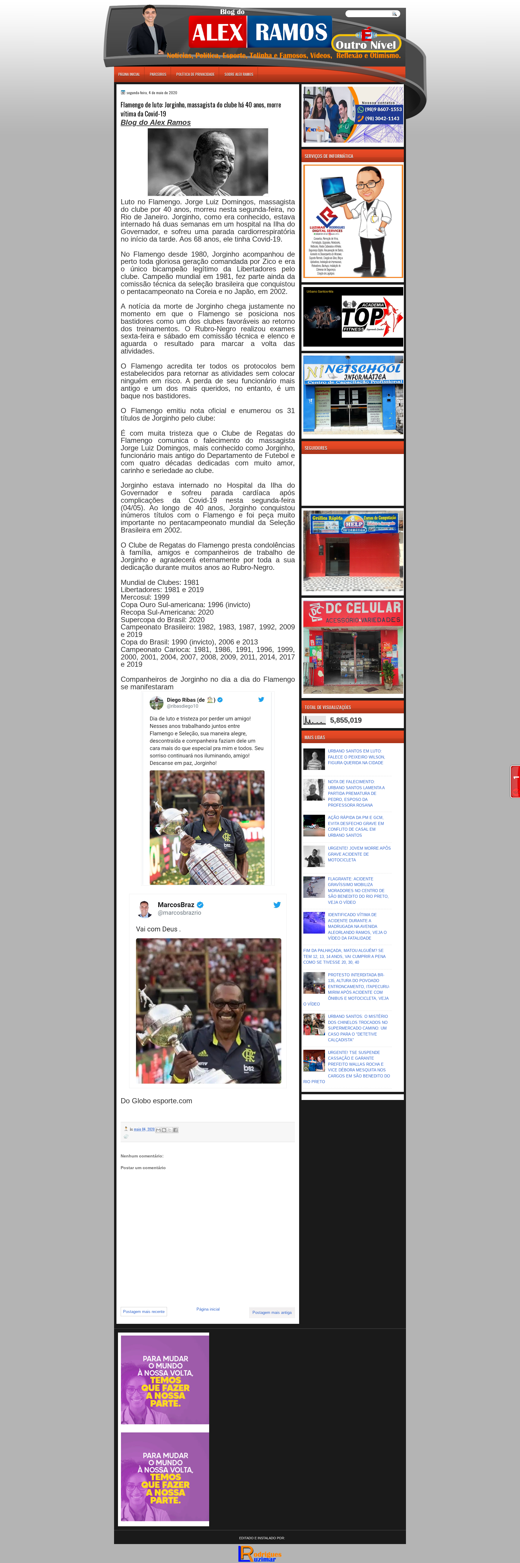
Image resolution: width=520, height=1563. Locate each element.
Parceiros (158, 74)
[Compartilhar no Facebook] (175, 1130)
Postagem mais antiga (272, 1312)
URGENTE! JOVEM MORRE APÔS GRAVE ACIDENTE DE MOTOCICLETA (359, 854)
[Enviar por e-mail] (158, 1130)
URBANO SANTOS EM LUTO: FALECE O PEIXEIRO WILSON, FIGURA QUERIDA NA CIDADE (356, 757)
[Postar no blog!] (164, 1130)
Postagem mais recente (144, 1311)
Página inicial (129, 74)
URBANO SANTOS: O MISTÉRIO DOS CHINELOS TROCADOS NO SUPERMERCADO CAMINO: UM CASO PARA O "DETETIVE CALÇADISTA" (358, 1028)
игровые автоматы (141, 2)
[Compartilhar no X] (170, 1130)
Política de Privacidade (195, 74)
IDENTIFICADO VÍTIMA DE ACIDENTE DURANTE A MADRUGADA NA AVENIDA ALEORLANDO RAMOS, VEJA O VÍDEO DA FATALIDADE (357, 927)
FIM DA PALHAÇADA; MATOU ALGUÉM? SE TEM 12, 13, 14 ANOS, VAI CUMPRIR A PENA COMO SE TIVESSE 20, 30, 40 (344, 956)
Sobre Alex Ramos (238, 74)
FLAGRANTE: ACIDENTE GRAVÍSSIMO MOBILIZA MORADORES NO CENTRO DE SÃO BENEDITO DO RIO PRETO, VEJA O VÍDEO (358, 891)
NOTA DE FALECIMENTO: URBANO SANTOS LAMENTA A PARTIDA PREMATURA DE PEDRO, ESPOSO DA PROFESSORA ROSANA (356, 794)
